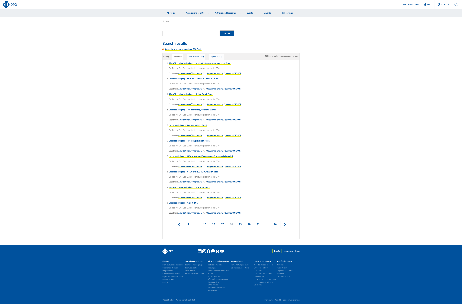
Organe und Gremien (170, 268)
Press (417, 4)
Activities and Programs (225, 13)
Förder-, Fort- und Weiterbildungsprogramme (218, 277)
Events (250, 13)
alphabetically (216, 57)
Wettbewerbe (213, 285)
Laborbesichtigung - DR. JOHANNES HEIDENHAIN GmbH (193, 172)
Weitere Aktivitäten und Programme (216, 289)
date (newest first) (196, 57)
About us (171, 13)
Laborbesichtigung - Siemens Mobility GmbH (188, 125)
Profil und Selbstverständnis (172, 265)
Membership (408, 4)
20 (249, 224)
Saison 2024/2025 (233, 166)
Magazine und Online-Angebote (285, 272)
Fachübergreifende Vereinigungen (192, 269)
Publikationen (282, 268)
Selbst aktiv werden (215, 265)
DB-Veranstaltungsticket (240, 268)
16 (213, 224)
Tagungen (212, 268)
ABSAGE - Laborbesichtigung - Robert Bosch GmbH (191, 94)
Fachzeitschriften (283, 276)
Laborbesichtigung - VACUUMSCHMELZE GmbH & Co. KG (193, 79)
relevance (178, 57)
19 (240, 224)
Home (167, 21)
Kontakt (165, 283)
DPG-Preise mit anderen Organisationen (263, 275)
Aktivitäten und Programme (190, 73)
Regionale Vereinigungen (194, 273)
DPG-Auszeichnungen (262, 261)
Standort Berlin (168, 280)
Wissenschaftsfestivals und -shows (218, 272)
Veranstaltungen (237, 261)
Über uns (165, 261)
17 (222, 224)
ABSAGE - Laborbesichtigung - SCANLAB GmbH (189, 187)
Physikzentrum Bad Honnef (172, 277)
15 (204, 224)
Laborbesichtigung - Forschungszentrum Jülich (189, 141)
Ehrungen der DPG (261, 268)
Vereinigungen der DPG (194, 261)
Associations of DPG (195, 13)
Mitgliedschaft (167, 271)
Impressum (268, 300)
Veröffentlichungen (284, 261)
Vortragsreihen (213, 282)
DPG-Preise (258, 271)
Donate (277, 251)
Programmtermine (215, 73)
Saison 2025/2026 (233, 73)
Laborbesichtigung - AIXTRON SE (183, 203)
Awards (267, 13)
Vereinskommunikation (171, 274)
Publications (287, 13)
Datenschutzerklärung (291, 300)
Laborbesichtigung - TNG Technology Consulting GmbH (192, 110)
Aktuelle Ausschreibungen (263, 265)
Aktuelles (280, 265)
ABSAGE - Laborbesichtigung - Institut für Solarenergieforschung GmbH (200, 63)
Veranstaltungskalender (240, 265)
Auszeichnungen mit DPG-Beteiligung (263, 283)
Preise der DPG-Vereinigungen (265, 279)
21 (258, 224)
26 (275, 224)
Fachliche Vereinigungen (194, 265)
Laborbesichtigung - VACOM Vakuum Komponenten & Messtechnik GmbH (201, 156)
